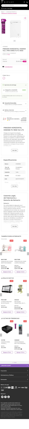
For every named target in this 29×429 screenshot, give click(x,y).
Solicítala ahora (8, 66)
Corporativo (4, 370)
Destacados (4, 379)
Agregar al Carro (7, 271)
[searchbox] (16, 5)
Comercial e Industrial (11, 11)
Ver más (14, 150)
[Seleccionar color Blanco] (4, 78)
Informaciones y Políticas (7, 375)
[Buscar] (3, 5)
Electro (2, 11)
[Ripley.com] (9, 2)
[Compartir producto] (25, 18)
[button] (27, 2)
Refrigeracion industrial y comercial (9, 13)
